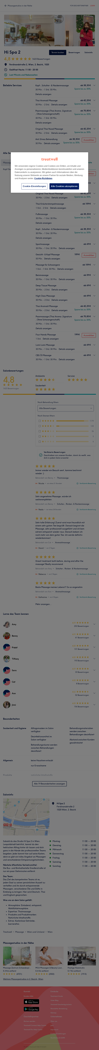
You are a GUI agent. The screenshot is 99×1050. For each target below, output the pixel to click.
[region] (49, 172)
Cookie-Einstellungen (34, 186)
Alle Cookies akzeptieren (64, 186)
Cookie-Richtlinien (43, 178)
